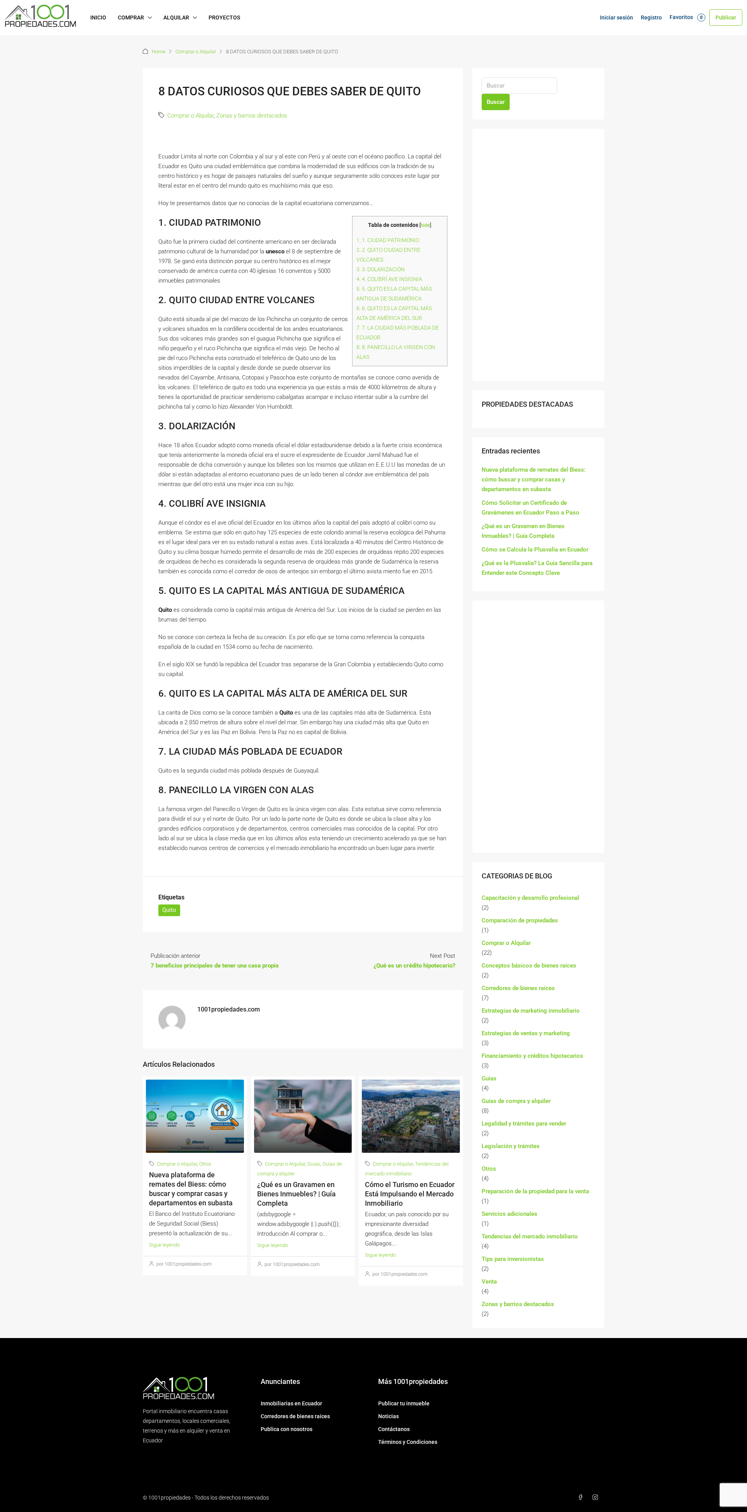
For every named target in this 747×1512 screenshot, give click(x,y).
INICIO (98, 17)
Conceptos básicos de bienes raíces (529, 965)
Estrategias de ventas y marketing (526, 1033)
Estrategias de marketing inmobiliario (531, 1010)
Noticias (388, 1416)
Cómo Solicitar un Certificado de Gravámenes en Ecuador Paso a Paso (530, 507)
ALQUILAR (176, 17)
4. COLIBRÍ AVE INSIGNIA (389, 279)
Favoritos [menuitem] (686, 17)
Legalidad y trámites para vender (524, 1123)
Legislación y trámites (511, 1146)
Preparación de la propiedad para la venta (535, 1191)
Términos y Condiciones (407, 1442)
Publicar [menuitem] (725, 17)
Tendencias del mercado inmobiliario (530, 1236)
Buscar (496, 101)
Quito (169, 909)
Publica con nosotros (286, 1429)
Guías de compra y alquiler (516, 1101)
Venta (489, 1281)
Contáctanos (394, 1429)
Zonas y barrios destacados (251, 115)
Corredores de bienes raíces (518, 988)
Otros (205, 1164)
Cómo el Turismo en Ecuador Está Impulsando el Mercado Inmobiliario (409, 1193)
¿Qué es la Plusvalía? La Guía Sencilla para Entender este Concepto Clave (537, 568)
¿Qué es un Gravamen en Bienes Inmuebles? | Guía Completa (296, 1193)
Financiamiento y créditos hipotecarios (532, 1055)
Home (158, 51)
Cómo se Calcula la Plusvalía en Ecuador (535, 549)
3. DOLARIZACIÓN (380, 269)
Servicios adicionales (509, 1213)
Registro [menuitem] (651, 17)
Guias (313, 1164)
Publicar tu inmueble (404, 1403)
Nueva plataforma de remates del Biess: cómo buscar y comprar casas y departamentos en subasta (534, 479)
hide (425, 225)
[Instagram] (597, 1497)
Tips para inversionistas (513, 1259)
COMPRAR (131, 17)
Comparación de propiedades (520, 920)
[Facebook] (582, 1497)
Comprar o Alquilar (195, 51)
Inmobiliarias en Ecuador (291, 1403)
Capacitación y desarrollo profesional (530, 897)
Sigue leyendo (164, 1245)
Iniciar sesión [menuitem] (616, 17)
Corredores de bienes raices (295, 1416)
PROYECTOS (224, 17)
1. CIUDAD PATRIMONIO (387, 240)
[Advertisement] (538, 255)
